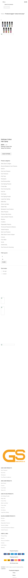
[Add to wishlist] (2, 150)
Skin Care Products (6, 480)
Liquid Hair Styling (5, 512)
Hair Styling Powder (5, 496)
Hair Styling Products (7, 493)
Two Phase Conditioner (6, 477)
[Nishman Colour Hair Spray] (7, 27)
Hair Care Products (6, 467)
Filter (3, 262)
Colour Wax (3, 505)
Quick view (2, 157)
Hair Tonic (3, 472)
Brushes (3, 518)
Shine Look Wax (4, 503)
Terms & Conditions (5, 540)
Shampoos (3, 474)
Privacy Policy (4, 535)
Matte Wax (3, 498)
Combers (3, 520)
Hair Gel (3, 507)
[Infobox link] (14, 301)
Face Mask (3, 487)
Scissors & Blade (4, 525)
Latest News (3, 545)
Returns (2, 538)
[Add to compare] (2, 136)
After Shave (3, 483)
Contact (2, 542)
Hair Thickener (4, 470)
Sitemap (3, 547)
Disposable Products (5, 523)
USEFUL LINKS (4, 533)
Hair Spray (3, 510)
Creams (2, 485)
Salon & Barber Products (8, 516)
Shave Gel (3, 490)
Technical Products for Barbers (7, 527)
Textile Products (4, 529)
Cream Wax (3, 500)
